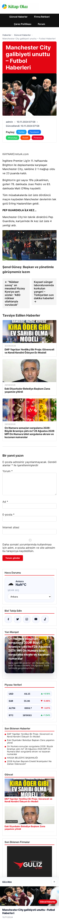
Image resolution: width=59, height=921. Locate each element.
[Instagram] (26, 619)
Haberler (6, 35)
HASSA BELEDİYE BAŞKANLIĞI (22, 757)
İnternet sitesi (10, 527)
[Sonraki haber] (49, 641)
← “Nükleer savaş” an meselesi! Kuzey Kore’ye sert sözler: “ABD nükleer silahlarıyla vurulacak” (15, 293)
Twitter (21, 132)
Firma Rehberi (42, 16)
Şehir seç (13, 590)
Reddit (25, 137)
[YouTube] (36, 619)
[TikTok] (45, 619)
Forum (41, 24)
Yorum (7, 471)
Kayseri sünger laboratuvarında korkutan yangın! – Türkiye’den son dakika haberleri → (44, 291)
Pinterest (38, 137)
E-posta (8, 514)
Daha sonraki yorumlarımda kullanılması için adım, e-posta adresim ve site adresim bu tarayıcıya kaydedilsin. (28, 548)
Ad (5, 501)
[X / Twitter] (17, 619)
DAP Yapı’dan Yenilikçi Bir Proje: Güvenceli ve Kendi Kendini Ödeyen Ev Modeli (30, 735)
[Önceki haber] (42, 641)
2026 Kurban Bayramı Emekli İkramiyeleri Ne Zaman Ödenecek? (29, 762)
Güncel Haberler (18, 16)
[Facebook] (8, 619)
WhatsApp (12, 137)
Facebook (34, 132)
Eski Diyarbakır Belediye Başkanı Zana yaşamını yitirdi (30, 741)
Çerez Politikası (22, 24)
